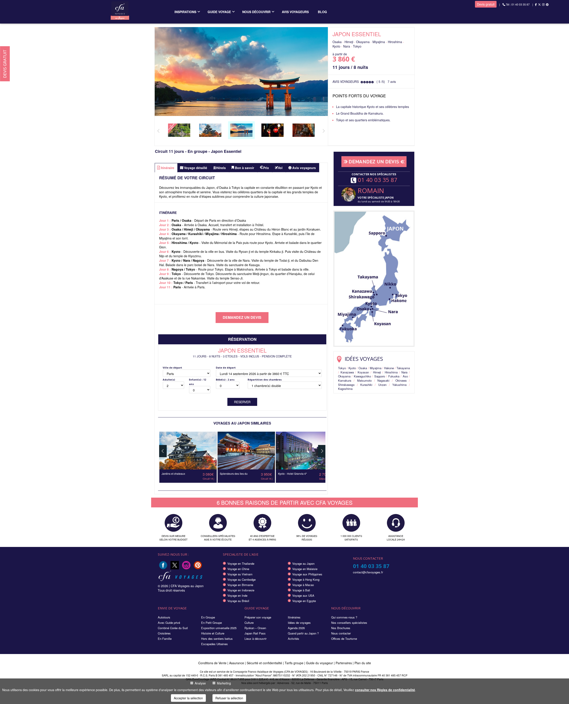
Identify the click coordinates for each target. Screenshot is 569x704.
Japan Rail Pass (255, 633)
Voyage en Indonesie (240, 590)
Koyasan (363, 372)
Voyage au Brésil (238, 601)
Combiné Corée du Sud (173, 628)
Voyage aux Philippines (307, 574)
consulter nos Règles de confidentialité (385, 690)
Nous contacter (341, 633)
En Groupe (208, 617)
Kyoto (352, 368)
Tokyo (342, 368)
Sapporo (379, 376)
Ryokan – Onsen (255, 628)
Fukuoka (393, 376)
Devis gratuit (486, 4)
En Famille (165, 638)
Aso (405, 376)
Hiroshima (391, 372)
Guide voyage (219, 12)
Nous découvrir (256, 12)
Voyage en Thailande (240, 563)
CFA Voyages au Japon (187, 586)
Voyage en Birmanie (240, 585)
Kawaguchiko (362, 376)
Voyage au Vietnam (239, 574)
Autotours (164, 617)
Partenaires (344, 663)
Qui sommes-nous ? (344, 617)
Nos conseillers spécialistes (349, 622)
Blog (322, 12)
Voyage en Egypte (304, 601)
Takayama (403, 368)
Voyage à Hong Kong (305, 579)
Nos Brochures (340, 628)
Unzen (382, 385)
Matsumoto (364, 380)
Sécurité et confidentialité (264, 663)
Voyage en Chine (238, 569)
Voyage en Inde (237, 595)
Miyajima (375, 368)
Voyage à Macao (303, 585)
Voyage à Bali (301, 590)
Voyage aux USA (303, 595)
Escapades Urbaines (214, 644)
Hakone (389, 368)
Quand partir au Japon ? (303, 633)
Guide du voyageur (319, 663)
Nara (404, 372)
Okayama (344, 376)
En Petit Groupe (211, 622)
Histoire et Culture (212, 633)
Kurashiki (366, 385)
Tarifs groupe (294, 663)
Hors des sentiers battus (217, 638)
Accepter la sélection (188, 698)
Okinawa (401, 380)
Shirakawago (346, 385)
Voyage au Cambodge (241, 579)
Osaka (363, 368)
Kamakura (344, 380)
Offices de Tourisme (344, 638)
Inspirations (185, 12)
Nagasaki (383, 380)
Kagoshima (345, 389)
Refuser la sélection (229, 698)
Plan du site (363, 663)
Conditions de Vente (212, 663)
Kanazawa (347, 372)
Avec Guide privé (169, 622)
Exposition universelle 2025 (218, 628)
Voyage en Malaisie (304, 569)
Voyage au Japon (303, 563)
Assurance (237, 663)
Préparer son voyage (257, 617)
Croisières (164, 633)
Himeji (377, 372)
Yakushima (399, 385)
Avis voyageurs (295, 12)
